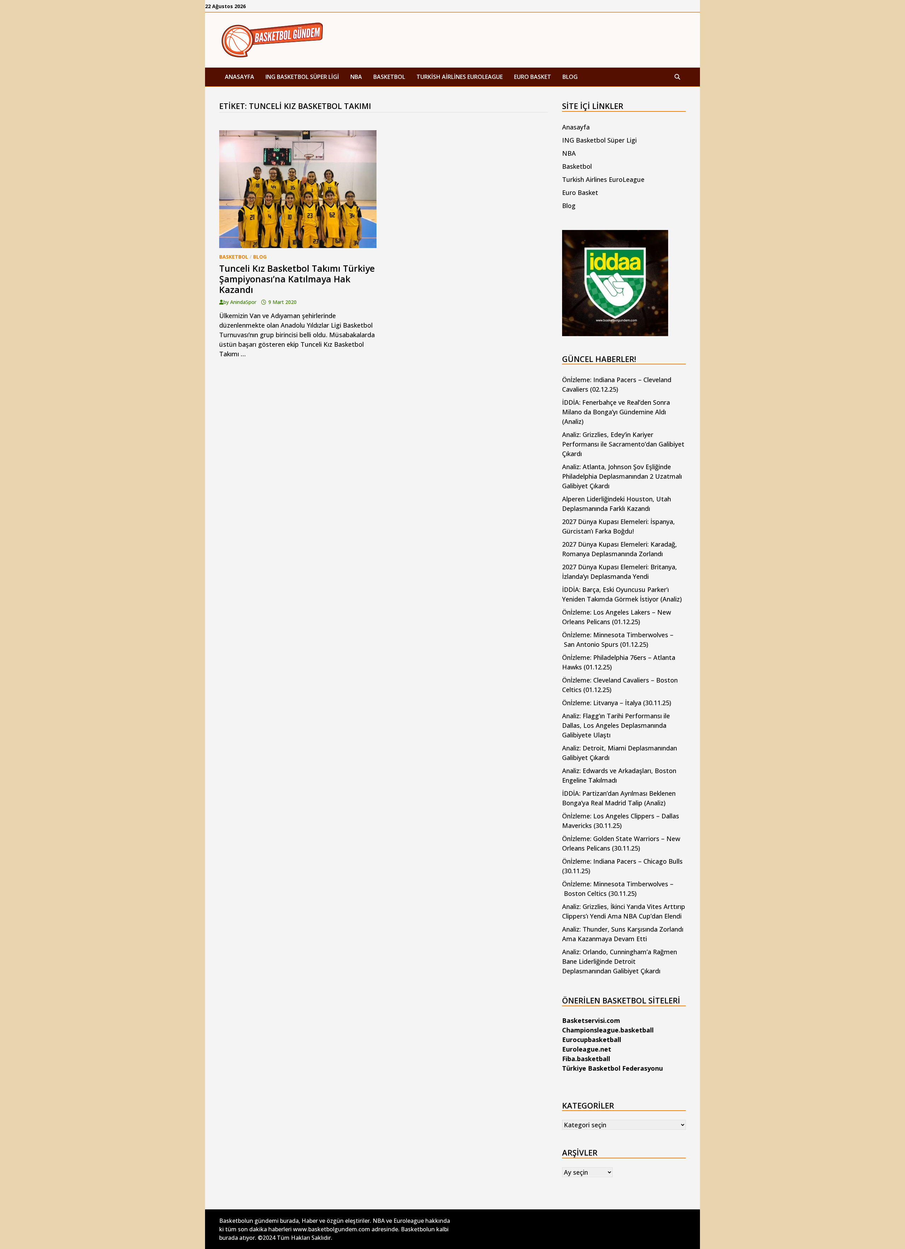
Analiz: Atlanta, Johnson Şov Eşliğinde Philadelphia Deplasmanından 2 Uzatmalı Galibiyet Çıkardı (622, 476)
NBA (356, 77)
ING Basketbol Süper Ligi (302, 77)
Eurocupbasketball (591, 1039)
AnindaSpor (243, 302)
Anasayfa (239, 77)
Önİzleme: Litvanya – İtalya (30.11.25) (616, 702)
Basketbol (389, 77)
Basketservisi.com (591, 1020)
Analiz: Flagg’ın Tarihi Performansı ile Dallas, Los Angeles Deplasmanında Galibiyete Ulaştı (616, 725)
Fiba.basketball (586, 1058)
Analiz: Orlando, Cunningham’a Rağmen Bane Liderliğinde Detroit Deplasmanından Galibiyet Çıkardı (619, 961)
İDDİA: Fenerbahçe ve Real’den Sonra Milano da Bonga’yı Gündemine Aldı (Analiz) (616, 412)
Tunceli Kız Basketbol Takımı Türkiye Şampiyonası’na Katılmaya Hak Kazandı (297, 278)
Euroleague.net (586, 1049)
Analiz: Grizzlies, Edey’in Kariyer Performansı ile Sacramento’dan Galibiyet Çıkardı (623, 444)
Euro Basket (532, 77)
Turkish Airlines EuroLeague (459, 77)
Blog (570, 77)
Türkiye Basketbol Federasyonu (612, 1068)
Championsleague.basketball (608, 1030)
